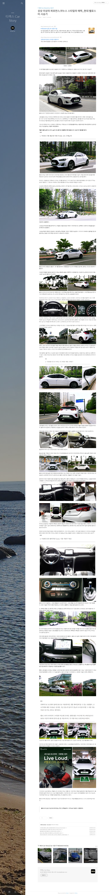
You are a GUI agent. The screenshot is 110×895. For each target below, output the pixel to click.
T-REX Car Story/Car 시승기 (46, 8)
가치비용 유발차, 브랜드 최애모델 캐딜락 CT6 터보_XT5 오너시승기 (52, 827)
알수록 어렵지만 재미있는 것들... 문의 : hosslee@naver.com (53, 872)
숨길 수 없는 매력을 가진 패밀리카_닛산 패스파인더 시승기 (51, 833)
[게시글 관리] (45, 818)
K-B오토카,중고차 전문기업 (49, 28)
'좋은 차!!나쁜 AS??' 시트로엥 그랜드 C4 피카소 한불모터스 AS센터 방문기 (53, 834)
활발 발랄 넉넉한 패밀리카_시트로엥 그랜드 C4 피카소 (50, 831)
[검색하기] (22, 3)
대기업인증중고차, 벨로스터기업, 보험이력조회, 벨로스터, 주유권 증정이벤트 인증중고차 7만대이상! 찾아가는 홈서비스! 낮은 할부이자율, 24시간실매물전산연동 (63, 31)
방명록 (10, 891)
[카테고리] (4, 3)
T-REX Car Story (43, 824)
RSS (15, 891)
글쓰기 (4, 891)
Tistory (76, 893)
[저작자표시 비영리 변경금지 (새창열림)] (56, 818)
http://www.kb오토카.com (47, 26)
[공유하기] (44, 818)
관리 (21, 891)
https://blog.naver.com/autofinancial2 (50, 37)
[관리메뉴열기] (107, 2)
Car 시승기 (49, 824)
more (96, 846)
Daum (67, 893)
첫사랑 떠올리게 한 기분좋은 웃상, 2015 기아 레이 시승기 (50, 829)
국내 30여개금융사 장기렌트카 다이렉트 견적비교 (54, 41)
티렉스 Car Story (13, 19)
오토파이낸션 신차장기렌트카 (50, 39)
